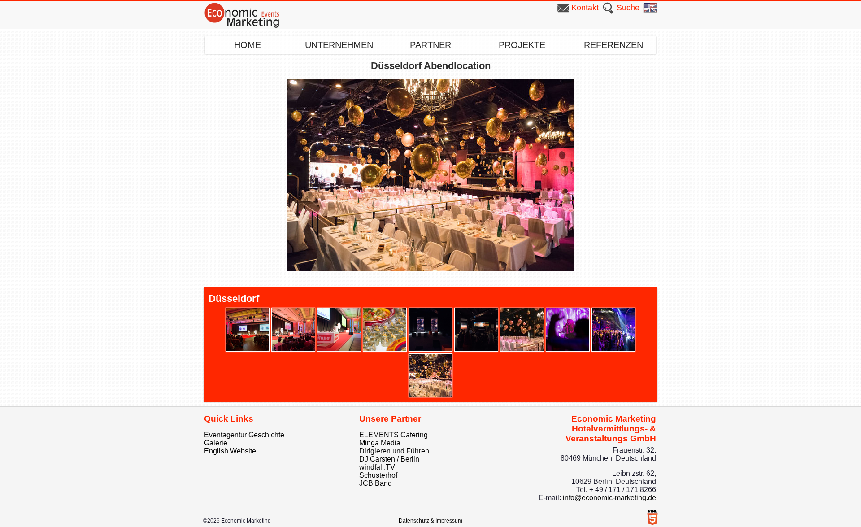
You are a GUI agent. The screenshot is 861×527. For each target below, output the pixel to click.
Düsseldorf (234, 298)
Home (247, 45)
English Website (230, 451)
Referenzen (613, 45)
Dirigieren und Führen (394, 451)
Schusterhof (378, 475)
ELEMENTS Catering (393, 435)
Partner (430, 45)
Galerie (215, 443)
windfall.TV (377, 467)
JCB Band (375, 483)
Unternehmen (339, 45)
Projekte (522, 45)
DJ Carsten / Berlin (389, 459)
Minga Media (379, 443)
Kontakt (585, 7)
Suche (628, 7)
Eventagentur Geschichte (244, 435)
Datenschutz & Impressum (430, 521)
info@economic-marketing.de (609, 497)
